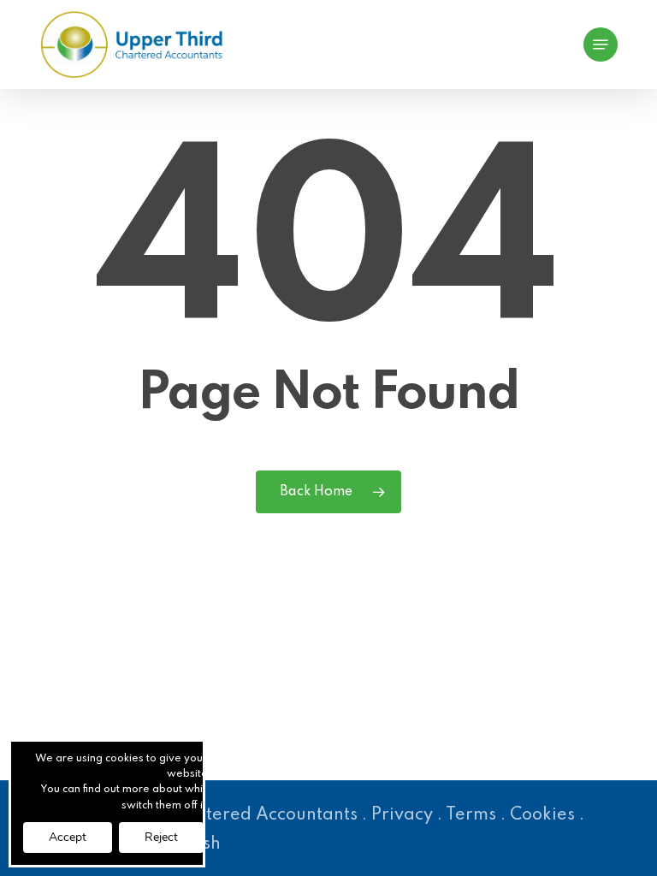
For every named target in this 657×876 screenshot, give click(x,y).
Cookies (542, 815)
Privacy (402, 815)
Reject (161, 837)
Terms (471, 815)
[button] (600, 44)
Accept (67, 837)
